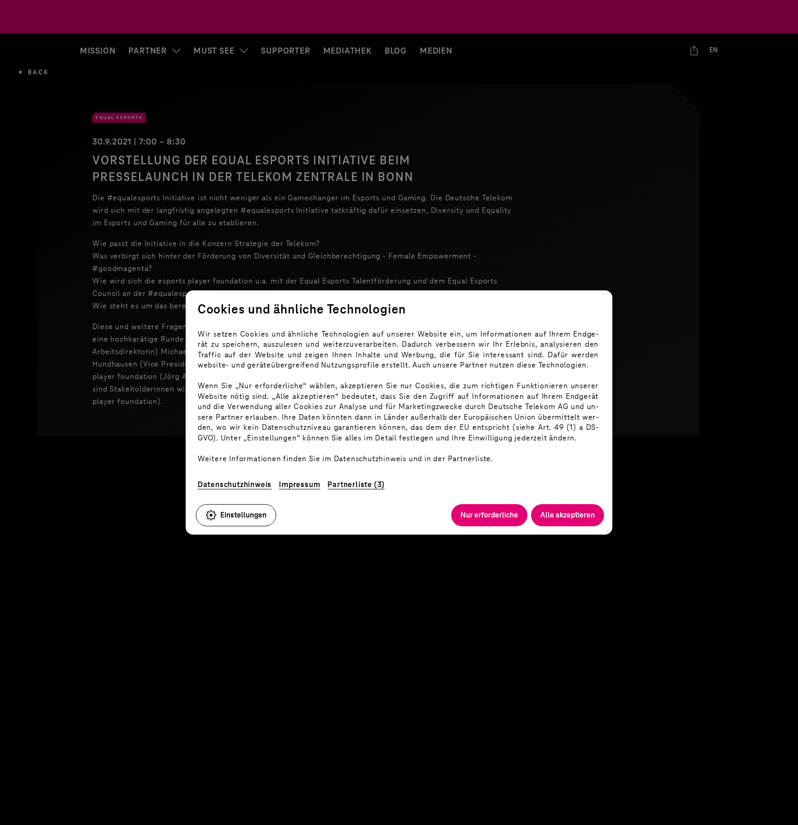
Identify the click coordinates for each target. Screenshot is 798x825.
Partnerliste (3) (356, 484)
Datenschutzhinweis (235, 484)
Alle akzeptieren (567, 515)
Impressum (299, 484)
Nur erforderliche (489, 515)
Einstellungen (243, 515)
